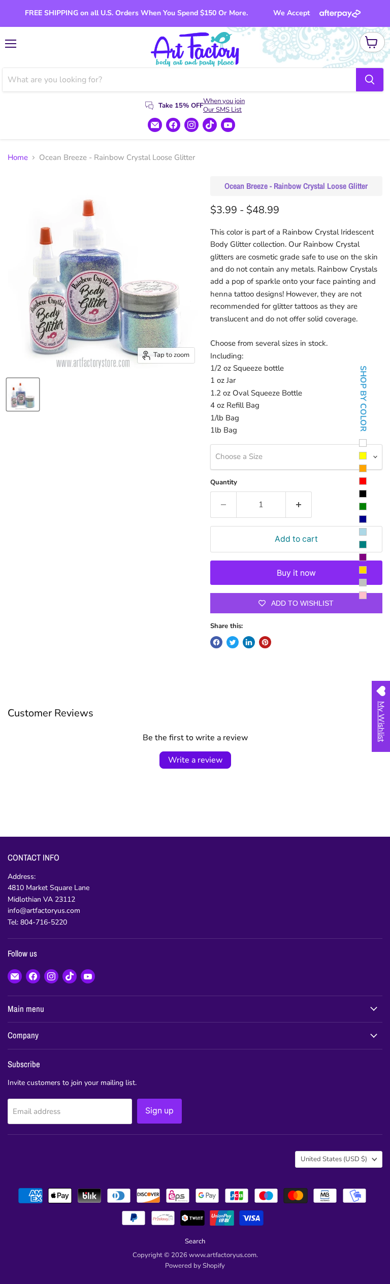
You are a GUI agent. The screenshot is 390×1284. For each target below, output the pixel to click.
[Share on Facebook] (216, 642)
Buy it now (296, 573)
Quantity (223, 482)
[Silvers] (363, 582)
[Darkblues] (363, 519)
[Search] (369, 79)
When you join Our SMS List (224, 105)
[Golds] (363, 570)
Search (195, 1241)
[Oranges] (363, 468)
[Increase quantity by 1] (299, 504)
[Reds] (363, 481)
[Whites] (363, 443)
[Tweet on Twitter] (232, 642)
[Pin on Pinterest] (265, 642)
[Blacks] (363, 494)
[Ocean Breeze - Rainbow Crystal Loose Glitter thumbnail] (23, 394)
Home (18, 157)
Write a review (195, 760)
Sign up (159, 1110)
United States (334, 1159)
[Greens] (363, 506)
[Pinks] (363, 595)
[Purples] (363, 557)
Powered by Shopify (195, 1265)
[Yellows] (363, 455)
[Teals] (363, 544)
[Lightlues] (363, 532)
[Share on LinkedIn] (249, 642)
